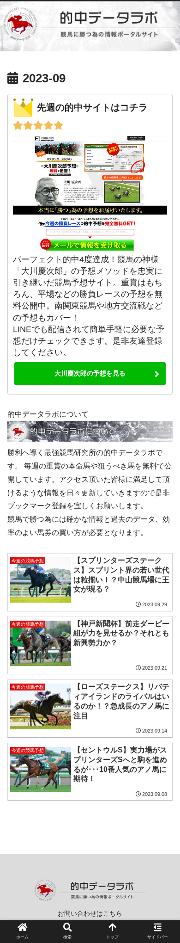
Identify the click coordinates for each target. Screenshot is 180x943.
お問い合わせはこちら (90, 913)
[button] (161, 807)
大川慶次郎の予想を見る (90, 373)
